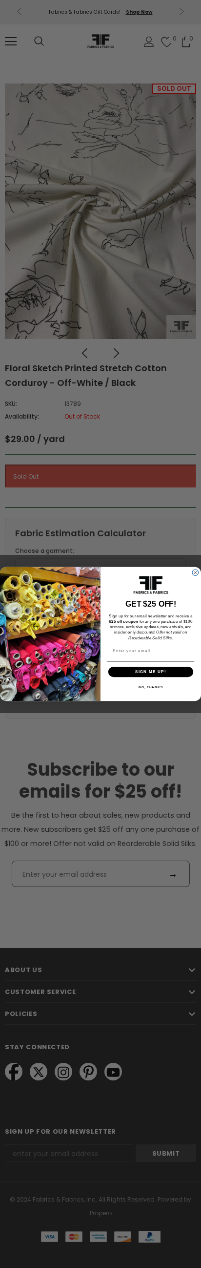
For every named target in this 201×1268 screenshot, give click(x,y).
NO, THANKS (151, 687)
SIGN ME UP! (150, 672)
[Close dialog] (195, 573)
